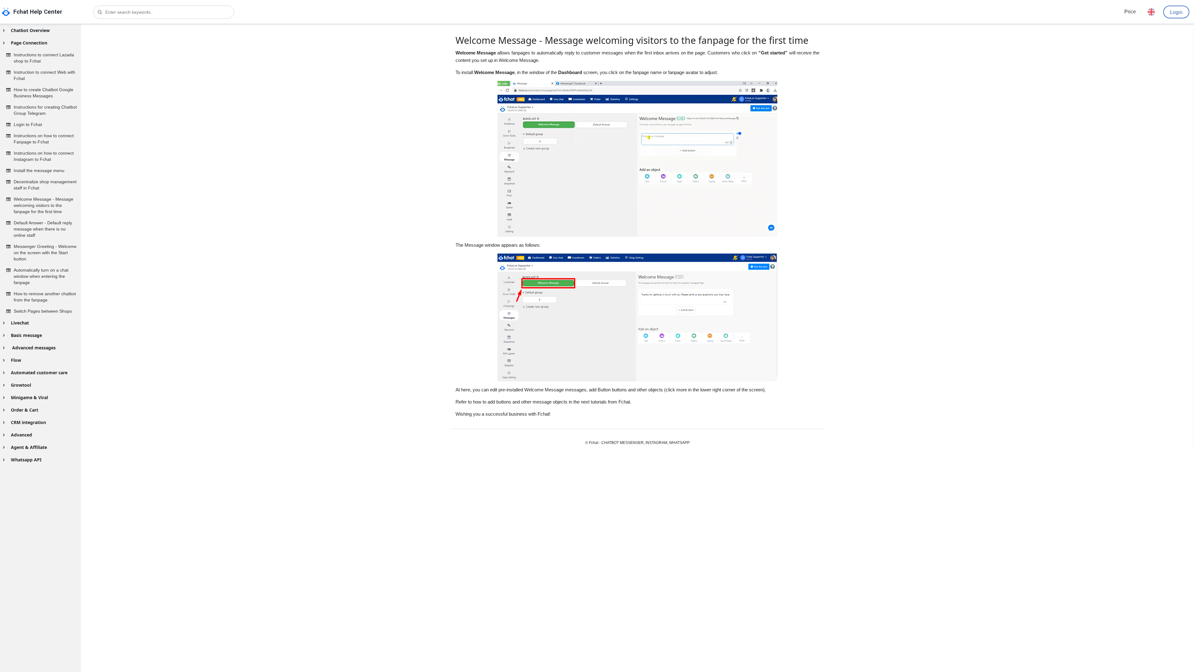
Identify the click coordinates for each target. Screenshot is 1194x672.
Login (1176, 12)
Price (1130, 11)
